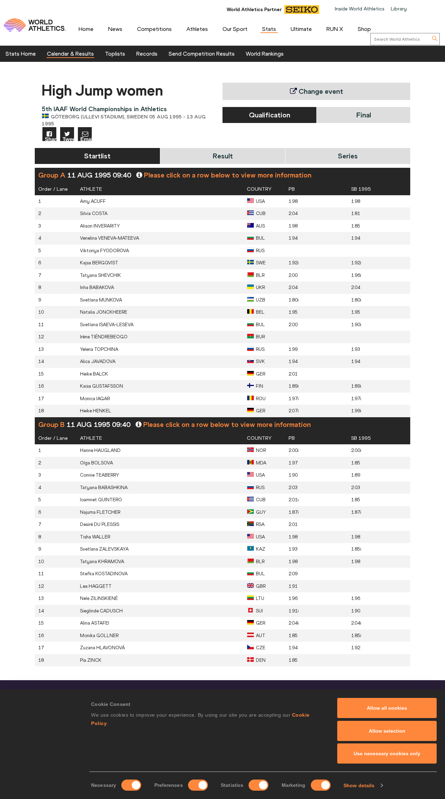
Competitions (154, 28)
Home (86, 28)
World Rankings (265, 53)
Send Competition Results (202, 53)
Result (223, 155)
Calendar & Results (70, 53)
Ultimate (301, 28)
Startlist (97, 155)
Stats (269, 28)
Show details (358, 785)
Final (363, 114)
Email (86, 139)
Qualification (269, 114)
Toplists (115, 53)
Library (399, 9)
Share (50, 139)
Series (348, 155)
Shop (364, 28)
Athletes (197, 28)
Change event (320, 91)
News (115, 28)
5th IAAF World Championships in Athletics (104, 109)
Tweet (68, 139)
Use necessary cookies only (387, 753)
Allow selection (387, 731)
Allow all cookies (387, 708)
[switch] (198, 785)
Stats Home (21, 53)
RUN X (334, 28)
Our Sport (235, 28)
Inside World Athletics (359, 9)
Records (146, 53)
